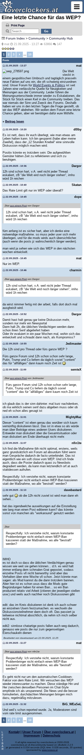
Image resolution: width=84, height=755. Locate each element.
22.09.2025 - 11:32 (15, 704)
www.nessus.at (50, 750)
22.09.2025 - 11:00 (15, 369)
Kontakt (14, 732)
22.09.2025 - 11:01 (15, 417)
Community (36, 38)
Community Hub (61, 38)
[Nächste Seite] (19, 54)
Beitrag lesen (14, 121)
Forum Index (15, 38)
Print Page (18, 25)
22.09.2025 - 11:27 (15, 643)
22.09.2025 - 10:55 (16, 343)
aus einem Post (18, 205)
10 (30, 54)
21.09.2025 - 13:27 (16, 65)
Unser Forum (31, 732)
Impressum (32, 735)
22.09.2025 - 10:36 (16, 166)
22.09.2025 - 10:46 (16, 270)
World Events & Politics (49, 85)
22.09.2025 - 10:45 (16, 196)
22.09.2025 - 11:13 (15, 490)
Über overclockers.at (59, 732)
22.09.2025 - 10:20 (16, 129)
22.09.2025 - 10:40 (16, 185)
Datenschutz (51, 735)
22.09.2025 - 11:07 (15, 443)
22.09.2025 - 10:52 (16, 314)
